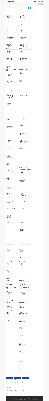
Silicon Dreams (21, 329)
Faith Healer (8, 177)
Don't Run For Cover (22, 258)
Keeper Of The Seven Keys (10, 81)
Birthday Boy (20, 350)
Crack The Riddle (21, 371)
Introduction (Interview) (22, 321)
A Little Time (8, 147)
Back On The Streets (9, 248)
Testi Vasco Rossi (8, 382)
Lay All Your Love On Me (10, 171)
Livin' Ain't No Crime (9, 84)
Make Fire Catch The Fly (23, 43)
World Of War (22, 31)
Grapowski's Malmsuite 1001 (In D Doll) (24, 330)
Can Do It (21, 81)
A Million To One (22, 194)
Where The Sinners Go (9, 50)
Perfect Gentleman (22, 57)
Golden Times (22, 25)
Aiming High (8, 67)
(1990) (24, 244)
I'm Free (8, 65)
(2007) (24, 69)
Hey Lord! (21, 173)
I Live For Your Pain (22, 142)
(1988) (9, 280)
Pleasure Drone (9, 117)
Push (20, 171)
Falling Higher (22, 172)
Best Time (21, 14)
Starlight (8, 142)
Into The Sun (8, 16)
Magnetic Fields (21, 335)
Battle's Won (8, 31)
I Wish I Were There (9, 45)
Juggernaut (8, 178)
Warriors (20, 370)
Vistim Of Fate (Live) (9, 307)
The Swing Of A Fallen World (10, 37)
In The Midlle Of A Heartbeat (10, 202)
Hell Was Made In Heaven (10, 95)
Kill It (20, 72)
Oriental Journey (21, 319)
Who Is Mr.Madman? (9, 52)
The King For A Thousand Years (10, 113)
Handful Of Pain (21, 361)
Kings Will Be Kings (22, 196)
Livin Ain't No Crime (22, 284)
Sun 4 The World (22, 118)
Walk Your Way (21, 337)
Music (21, 231)
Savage (8, 83)
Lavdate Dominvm (22, 180)
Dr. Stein (21, 50)
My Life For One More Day (10, 127)
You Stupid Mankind (9, 58)
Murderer (8, 141)
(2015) (10, 28)
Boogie (20, 351)
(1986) (8, 302)
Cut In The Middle (22, 209)
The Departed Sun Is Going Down (24, 141)
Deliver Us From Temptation (23, 148)
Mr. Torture (8, 133)
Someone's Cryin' (21, 369)
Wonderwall (23, 390)
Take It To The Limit (22, 201)
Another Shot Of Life (22, 45)
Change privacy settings (34, 399)
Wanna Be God (22, 38)
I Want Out (21, 59)
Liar (20, 117)
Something (20, 343)
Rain (19, 336)
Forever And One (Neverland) (23, 58)
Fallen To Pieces (22, 60)
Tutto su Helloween (21, 6)
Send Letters (20, 368)
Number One (8, 249)
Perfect (15, 387)
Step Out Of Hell (22, 208)
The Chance (8, 256)
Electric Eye (20, 334)
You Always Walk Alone (9, 74)
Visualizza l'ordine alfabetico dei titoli (27, 6)
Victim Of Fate (22, 256)
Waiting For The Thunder (23, 36)
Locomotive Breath (9, 170)
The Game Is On (9, 215)
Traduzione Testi (40, 1)
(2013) (23, 28)
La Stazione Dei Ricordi (16, 382)
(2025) (10, 10)
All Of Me (23, 393)
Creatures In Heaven (9, 39)
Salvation (21, 140)
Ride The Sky (21, 251)
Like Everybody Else (9, 38)
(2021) (22, 10)
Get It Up (8, 125)
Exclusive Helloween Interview (23, 313)
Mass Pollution (22, 15)
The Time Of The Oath (9, 194)
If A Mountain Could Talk (10, 59)
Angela (14, 393)
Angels (21, 16)
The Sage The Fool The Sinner (10, 60)
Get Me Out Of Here (21, 322)
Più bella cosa (15, 379)
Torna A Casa (15, 384)
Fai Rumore (15, 390)
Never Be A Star (22, 116)
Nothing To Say (22, 125)
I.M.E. (21, 80)
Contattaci (35, 1)
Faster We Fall (8, 66)
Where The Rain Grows (23, 53)
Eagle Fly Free (8, 73)
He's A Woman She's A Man (10, 169)
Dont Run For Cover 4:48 (22, 360)
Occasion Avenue (9, 120)
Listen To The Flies (22, 124)
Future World (21, 51)
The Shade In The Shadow (10, 126)
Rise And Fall (8, 75)
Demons (23, 387)
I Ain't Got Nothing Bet (22, 363)
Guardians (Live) (9, 306)
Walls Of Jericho (22, 250)
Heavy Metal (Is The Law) (10, 319)
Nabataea (21, 30)
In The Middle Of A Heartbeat (10, 157)
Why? (7, 192)
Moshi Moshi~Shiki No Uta (22, 342)
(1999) (9, 167)
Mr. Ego (8, 163)
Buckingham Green (21, 352)
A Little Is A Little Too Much (10, 14)
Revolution (8, 128)
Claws (7, 43)
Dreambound (21, 82)
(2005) (21, 90)
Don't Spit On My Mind (23, 174)
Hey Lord (20, 362)
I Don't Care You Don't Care (10, 223)
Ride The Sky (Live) (9, 305)
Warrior (21, 306)
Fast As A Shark (22, 127)
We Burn (8, 187)
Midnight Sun (8, 162)
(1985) (22, 302)
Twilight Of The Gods (22, 293)
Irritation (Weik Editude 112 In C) (11, 208)
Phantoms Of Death (9, 273)
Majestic (8, 22)
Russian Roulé (8, 36)
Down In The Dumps (22, 22)
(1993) (23, 206)
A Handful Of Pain (22, 179)
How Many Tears (22, 270)
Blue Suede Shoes (21, 312)
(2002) (9, 131)
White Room (8, 179)
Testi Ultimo (7, 379)
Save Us (8, 82)
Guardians (8, 314)
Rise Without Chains (22, 17)
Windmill (8, 154)
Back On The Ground (22, 181)
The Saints (21, 73)
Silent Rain (8, 119)
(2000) (22, 131)
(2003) (24, 111)
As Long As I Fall (22, 74)
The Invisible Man (9, 103)
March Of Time (9, 277)
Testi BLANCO (7, 393)
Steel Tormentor (22, 188)
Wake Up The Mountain (10, 188)
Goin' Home (8, 251)
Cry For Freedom (22, 308)
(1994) (10, 206)
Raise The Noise (9, 53)
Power (7, 200)
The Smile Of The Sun (9, 57)
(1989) (22, 261)
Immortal (8, 164)
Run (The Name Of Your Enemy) (24, 94)
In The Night (21, 230)
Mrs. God (8, 104)
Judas (20, 249)
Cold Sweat (20, 328)
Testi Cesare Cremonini (9, 390)
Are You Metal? (9, 51)
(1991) (9, 237)
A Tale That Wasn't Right (10, 148)
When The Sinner (9, 222)
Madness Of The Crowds (22, 344)
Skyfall (21, 24)
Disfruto (23, 382)
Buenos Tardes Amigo (21, 353)
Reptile (8, 313)
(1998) (23, 167)
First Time (21, 222)
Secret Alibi (8, 216)
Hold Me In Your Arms (23, 37)
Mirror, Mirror (8, 165)
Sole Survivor (8, 155)
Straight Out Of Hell (22, 39)
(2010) (8, 48)
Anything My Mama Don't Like (24, 195)
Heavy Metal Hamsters (9, 250)
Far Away (21, 126)
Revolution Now (22, 229)
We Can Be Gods (9, 15)
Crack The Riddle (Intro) (23, 71)
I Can (7, 134)
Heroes (8, 30)
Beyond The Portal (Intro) (23, 133)
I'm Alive (8, 278)
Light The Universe (9, 121)
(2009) (21, 48)
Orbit (20, 23)
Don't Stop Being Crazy (23, 119)
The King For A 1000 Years (23, 95)
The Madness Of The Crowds (23, 147)
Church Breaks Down (22, 44)
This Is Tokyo (8, 17)
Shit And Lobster (22, 242)
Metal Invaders (9, 140)
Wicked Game (8, 46)
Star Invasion (20, 327)
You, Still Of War (9, 44)
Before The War (22, 193)
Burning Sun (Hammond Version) (24, 46)
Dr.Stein (8, 196)
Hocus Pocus (8, 176)
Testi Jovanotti (7, 384)
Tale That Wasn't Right (9, 97)
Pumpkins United (21, 375)
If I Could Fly (21, 52)
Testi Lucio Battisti (8, 387)
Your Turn (8, 257)
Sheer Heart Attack (21, 345)
